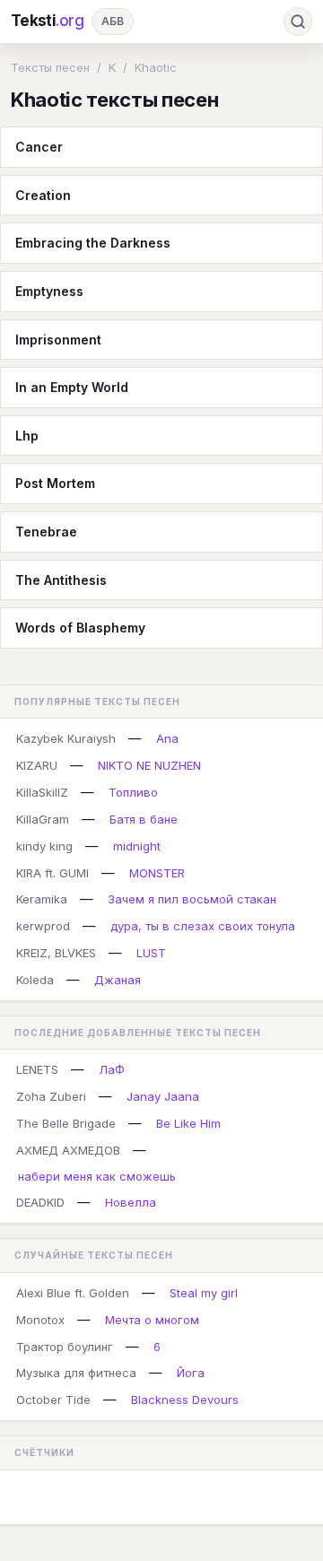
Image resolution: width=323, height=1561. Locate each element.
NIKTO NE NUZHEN (149, 765)
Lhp (27, 435)
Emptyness (49, 291)
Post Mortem (55, 483)
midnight (137, 846)
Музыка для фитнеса (76, 1372)
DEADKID (40, 1202)
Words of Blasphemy (80, 627)
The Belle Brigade (66, 1123)
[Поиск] (298, 21)
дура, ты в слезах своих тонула (202, 926)
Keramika (41, 899)
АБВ (112, 21)
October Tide (53, 1399)
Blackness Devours (185, 1399)
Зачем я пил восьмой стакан (192, 899)
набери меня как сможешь (97, 1176)
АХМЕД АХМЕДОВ (68, 1150)
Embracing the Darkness (92, 242)
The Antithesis (61, 580)
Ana (167, 738)
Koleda (35, 979)
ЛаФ (112, 1069)
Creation (43, 195)
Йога (191, 1372)
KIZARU (36, 765)
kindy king (44, 846)
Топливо (133, 792)
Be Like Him (188, 1123)
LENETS (37, 1069)
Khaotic (156, 67)
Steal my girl (204, 1293)
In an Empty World (71, 387)
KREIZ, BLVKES (56, 953)
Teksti (47, 21)
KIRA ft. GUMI (52, 873)
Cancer (39, 146)
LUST (151, 953)
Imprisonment (58, 339)
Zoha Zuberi (51, 1096)
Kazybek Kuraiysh (66, 738)
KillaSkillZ (42, 792)
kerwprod (43, 926)
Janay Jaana (163, 1096)
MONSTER (157, 873)
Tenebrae (46, 531)
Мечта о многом (152, 1319)
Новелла (130, 1202)
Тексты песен (50, 67)
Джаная (117, 979)
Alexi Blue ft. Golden (72, 1293)
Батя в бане (143, 819)
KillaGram (42, 819)
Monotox (40, 1319)
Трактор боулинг (64, 1346)
